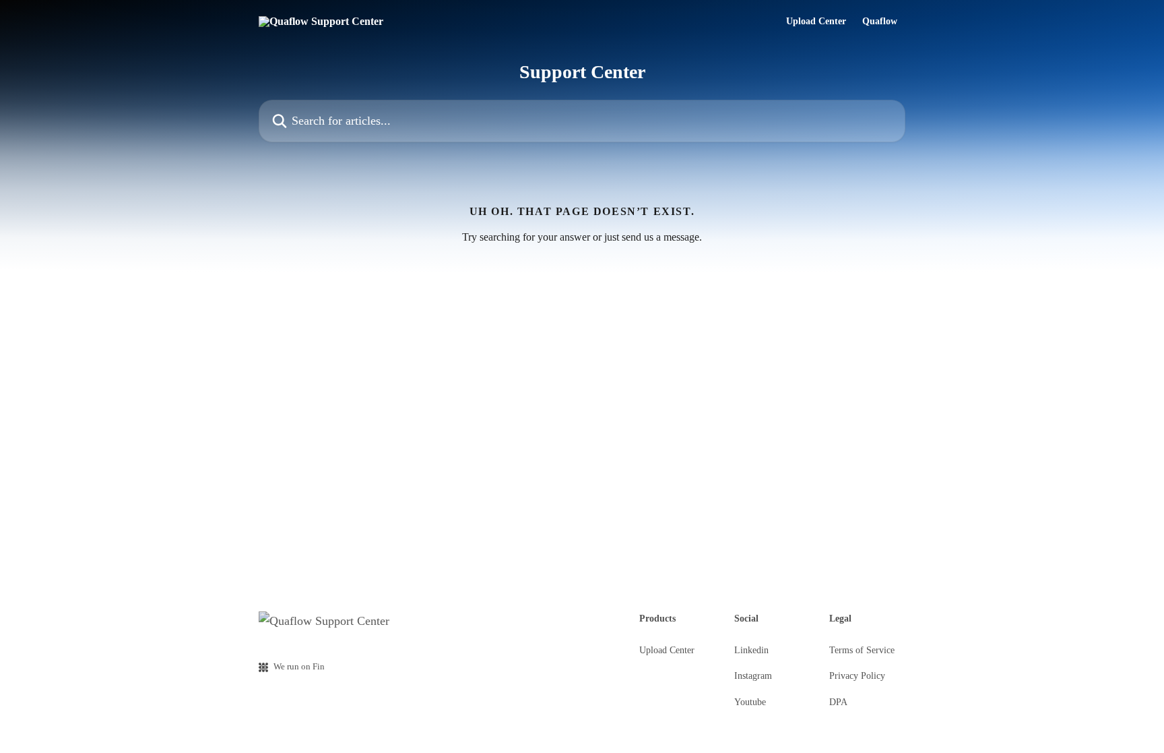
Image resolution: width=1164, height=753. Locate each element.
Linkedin (751, 650)
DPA (838, 702)
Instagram (753, 676)
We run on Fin (299, 666)
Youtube (750, 702)
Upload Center (816, 21)
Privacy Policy (857, 676)
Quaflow (879, 21)
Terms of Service (862, 650)
